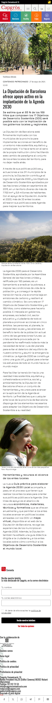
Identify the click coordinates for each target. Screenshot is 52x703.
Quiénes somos (6, 650)
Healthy (26, 18)
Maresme (15, 18)
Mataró (5, 18)
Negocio (47, 18)
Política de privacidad (9, 666)
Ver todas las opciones (26, 626)
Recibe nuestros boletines (26, 620)
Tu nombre (6, 587)
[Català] (41, 7)
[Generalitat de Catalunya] (26, 642)
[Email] (47, 699)
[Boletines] (48, 7)
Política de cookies (8, 661)
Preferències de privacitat (11, 672)
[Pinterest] (39, 699)
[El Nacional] (49, 2)
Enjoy (36, 18)
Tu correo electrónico (11, 598)
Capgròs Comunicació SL (10, 2)
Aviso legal (4, 656)
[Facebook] (4, 699)
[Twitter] (13, 699)
